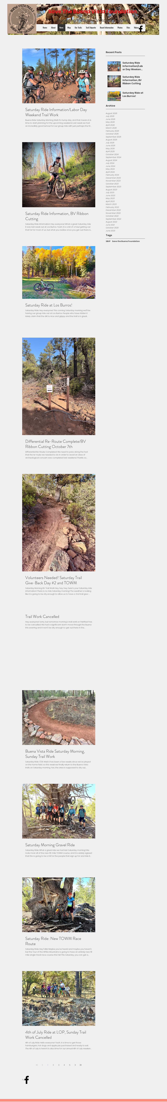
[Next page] (75, 1065)
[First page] (36, 1065)
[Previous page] (42, 1065)
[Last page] (80, 1065)
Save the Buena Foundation (126, 241)
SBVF (108, 241)
